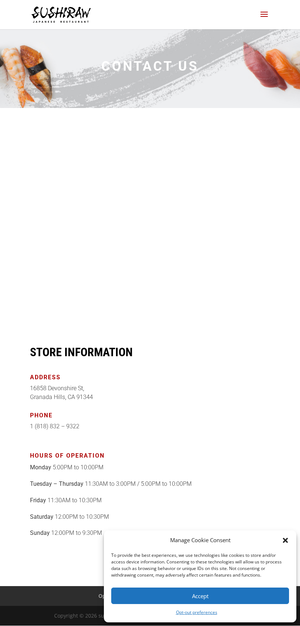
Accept (200, 596)
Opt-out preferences (196, 612)
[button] (285, 540)
